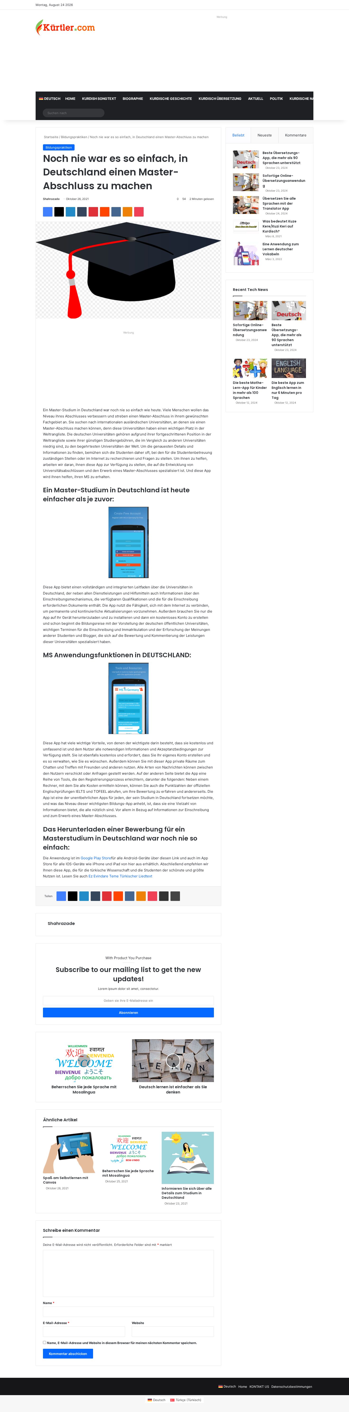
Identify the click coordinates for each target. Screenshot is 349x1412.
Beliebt (238, 135)
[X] (59, 212)
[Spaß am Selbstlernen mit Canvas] (69, 1153)
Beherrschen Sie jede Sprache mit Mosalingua (128, 1173)
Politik (276, 99)
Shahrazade (51, 199)
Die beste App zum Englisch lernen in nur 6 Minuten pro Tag (288, 390)
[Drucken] (175, 896)
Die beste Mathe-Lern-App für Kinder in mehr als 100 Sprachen (250, 390)
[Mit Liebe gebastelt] (65, 27)
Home (70, 99)
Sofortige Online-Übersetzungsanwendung (284, 180)
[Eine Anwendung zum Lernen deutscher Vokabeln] (246, 253)
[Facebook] (47, 212)
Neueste (265, 135)
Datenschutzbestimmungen (291, 1386)
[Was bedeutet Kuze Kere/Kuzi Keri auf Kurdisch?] (246, 226)
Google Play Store (96, 858)
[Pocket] (139, 212)
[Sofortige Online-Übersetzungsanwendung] (246, 182)
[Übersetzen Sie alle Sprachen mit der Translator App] (246, 205)
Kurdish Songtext (99, 99)
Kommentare (296, 135)
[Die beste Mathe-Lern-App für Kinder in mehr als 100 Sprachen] (250, 368)
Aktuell (255, 99)
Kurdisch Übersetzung (220, 99)
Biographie (133, 99)
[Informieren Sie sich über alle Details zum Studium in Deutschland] (188, 1158)
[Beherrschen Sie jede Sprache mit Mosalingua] (128, 1149)
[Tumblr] (82, 212)
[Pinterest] (93, 212)
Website (138, 1323)
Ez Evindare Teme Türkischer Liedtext (120, 876)
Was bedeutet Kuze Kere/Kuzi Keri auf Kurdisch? (280, 226)
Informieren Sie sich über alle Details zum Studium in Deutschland (187, 1193)
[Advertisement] (222, 53)
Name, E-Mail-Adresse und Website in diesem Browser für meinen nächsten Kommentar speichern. (122, 1343)
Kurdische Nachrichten (312, 99)
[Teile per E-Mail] (164, 896)
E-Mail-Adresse (56, 1323)
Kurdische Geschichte (171, 99)
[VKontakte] (116, 212)
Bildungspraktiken (74, 137)
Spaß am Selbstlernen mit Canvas (65, 1180)
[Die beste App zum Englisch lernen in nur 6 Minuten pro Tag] (289, 368)
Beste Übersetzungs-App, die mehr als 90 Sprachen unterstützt (282, 157)
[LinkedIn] (70, 212)
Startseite (50, 137)
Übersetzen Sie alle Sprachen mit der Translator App (279, 203)
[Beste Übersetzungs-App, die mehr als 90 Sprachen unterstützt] (246, 159)
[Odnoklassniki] (127, 212)
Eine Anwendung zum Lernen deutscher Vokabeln (281, 249)
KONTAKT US (259, 1386)
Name (48, 1303)
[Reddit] (104, 212)
